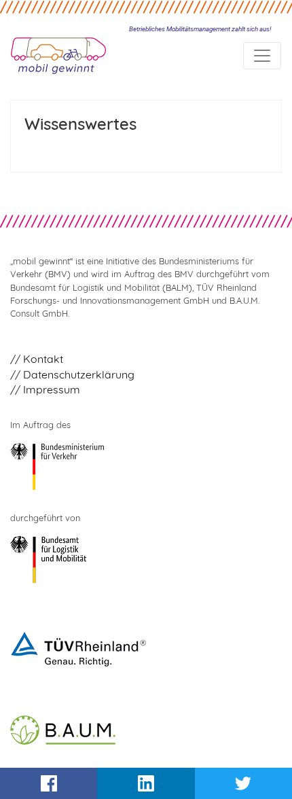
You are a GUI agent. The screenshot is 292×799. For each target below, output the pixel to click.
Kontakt (43, 359)
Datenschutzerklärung (78, 374)
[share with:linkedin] (145, 783)
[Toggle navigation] (262, 55)
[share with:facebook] (48, 783)
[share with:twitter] (243, 783)
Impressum (51, 389)
